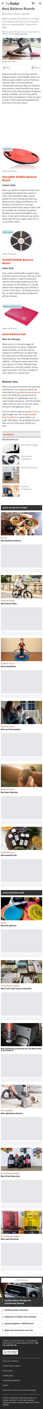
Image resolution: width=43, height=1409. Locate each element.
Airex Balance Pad (14, 334)
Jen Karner (8, 14)
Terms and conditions (11, 1361)
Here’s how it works (21, 34)
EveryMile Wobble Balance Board (19, 178)
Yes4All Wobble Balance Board (17, 261)
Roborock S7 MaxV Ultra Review (20, 1316)
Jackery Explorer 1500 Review (19, 1323)
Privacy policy (8, 1371)
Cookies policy (8, 1375)
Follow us (37, 67)
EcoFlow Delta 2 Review (16, 1310)
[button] (2, 3)
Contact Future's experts (12, 1366)
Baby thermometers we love (19, 1330)
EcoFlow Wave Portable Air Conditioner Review (18, 1302)
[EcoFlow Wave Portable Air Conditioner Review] (21, 1295)
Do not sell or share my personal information (19, 1390)
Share (7, 67)
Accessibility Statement (11, 1380)
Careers (5, 1385)
